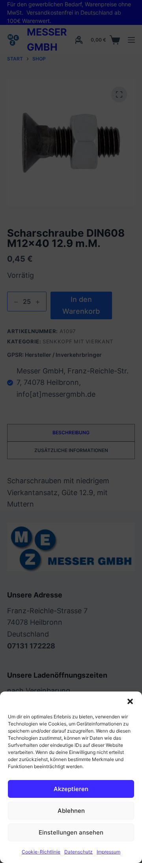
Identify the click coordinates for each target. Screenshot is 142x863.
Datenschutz (78, 852)
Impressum (108, 852)
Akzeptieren (71, 789)
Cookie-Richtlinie (41, 852)
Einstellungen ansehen (71, 832)
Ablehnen (71, 810)
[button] (130, 701)
